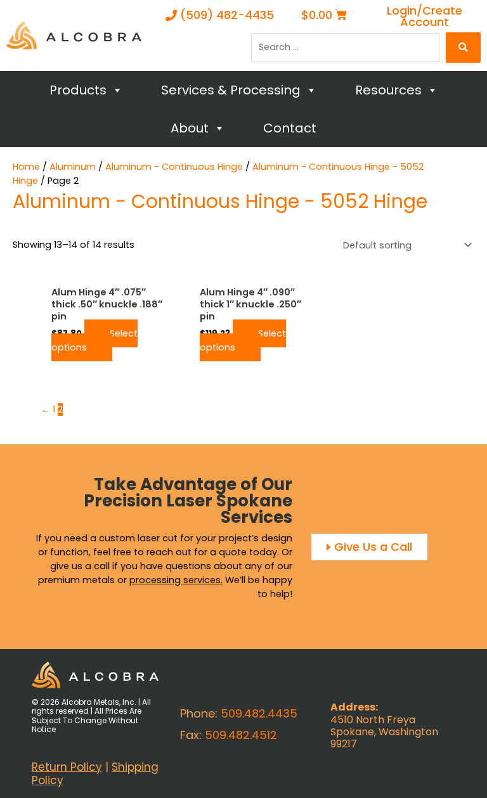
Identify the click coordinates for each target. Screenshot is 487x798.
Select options (94, 340)
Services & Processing (231, 90)
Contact (289, 128)
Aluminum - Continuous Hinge (174, 166)
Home (26, 166)
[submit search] (463, 47)
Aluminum (72, 166)
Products (78, 90)
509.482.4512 (241, 735)
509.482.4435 (259, 713)
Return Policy (67, 767)
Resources (388, 90)
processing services (175, 580)
